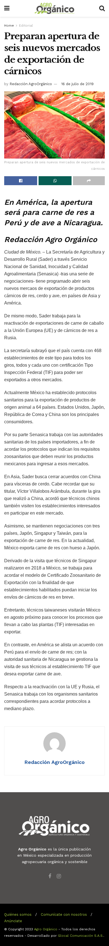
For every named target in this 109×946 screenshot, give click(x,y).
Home (9, 25)
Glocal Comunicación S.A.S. (80, 936)
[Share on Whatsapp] (55, 180)
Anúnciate (13, 921)
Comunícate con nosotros (64, 914)
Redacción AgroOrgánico (31, 84)
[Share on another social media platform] (89, 180)
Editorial (26, 25)
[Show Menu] (7, 8)
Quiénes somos (18, 914)
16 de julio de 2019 (77, 84)
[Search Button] (102, 8)
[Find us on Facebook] (49, 876)
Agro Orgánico (45, 929)
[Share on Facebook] (20, 180)
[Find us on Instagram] (59, 876)
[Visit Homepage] (54, 8)
